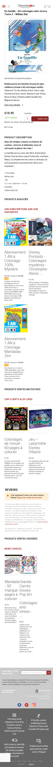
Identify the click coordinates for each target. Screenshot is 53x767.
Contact (40, 761)
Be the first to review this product (18, 78)
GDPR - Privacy (22, 761)
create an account (34, 497)
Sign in (20, 497)
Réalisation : (22, 764)
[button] (39, 69)
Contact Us (12, 761)
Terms (34, 761)
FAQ (29, 761)
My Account (45, 6)
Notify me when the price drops (18, 122)
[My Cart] (49, 8)
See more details (12, 105)
